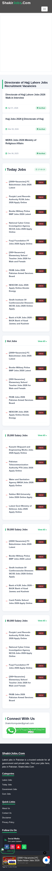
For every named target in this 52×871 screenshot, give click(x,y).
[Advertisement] (26, 43)
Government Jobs (9, 789)
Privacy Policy (8, 822)
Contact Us (7, 813)
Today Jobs (7, 785)
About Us (6, 808)
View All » (42, 341)
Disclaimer (6, 818)
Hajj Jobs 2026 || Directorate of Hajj (24, 119)
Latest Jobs (7, 780)
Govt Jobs (6, 794)
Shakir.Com (16, 3)
